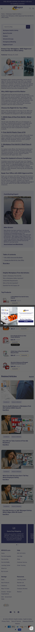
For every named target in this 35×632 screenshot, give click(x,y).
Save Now (26, 321)
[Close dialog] (33, 307)
